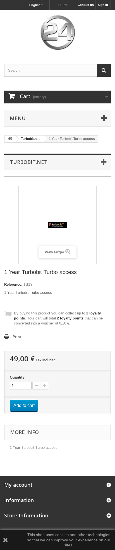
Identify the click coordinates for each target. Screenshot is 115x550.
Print (17, 337)
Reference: (13, 284)
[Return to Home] (10, 138)
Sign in (103, 4)
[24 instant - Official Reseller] (57, 32)
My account (18, 484)
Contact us (86, 4)
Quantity (17, 377)
